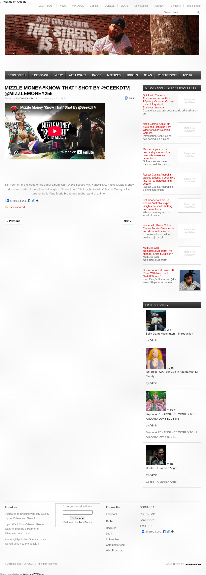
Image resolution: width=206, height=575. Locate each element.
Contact (94, 5)
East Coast (40, 75)
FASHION (159, 5)
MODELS (109, 5)
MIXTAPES (78, 5)
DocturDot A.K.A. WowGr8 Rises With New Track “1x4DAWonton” (158, 273)
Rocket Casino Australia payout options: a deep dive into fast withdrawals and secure (159, 179)
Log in (109, 533)
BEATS (124, 5)
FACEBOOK (147, 519)
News (63, 5)
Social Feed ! (194, 5)
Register (111, 527)
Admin (153, 340)
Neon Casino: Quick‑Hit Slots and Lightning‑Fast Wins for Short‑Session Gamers (157, 128)
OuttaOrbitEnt (27, 98)
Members (175, 5)
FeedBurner (85, 522)
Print (131, 98)
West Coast (77, 75)
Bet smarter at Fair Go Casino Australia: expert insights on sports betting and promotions (157, 205)
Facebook (111, 514)
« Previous (13, 221)
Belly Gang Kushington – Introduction (169, 333)
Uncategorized (17, 207)
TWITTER (145, 525)
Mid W (59, 75)
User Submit (141, 5)
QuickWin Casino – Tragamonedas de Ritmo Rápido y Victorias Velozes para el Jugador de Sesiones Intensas (158, 101)
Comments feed (115, 544)
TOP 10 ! (188, 75)
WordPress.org (114, 550)
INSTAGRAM (147, 513)
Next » (128, 221)
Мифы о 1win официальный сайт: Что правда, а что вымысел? (158, 250)
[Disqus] (69, 284)
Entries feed (113, 539)
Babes (96, 75)
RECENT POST (45, 5)
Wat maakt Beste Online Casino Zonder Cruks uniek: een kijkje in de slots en (159, 228)
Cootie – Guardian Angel (161, 468)
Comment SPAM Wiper (33, 574)
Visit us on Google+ (15, 1)
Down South (17, 75)
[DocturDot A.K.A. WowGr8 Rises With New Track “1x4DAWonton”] (190, 280)
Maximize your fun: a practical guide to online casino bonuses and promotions (156, 154)
